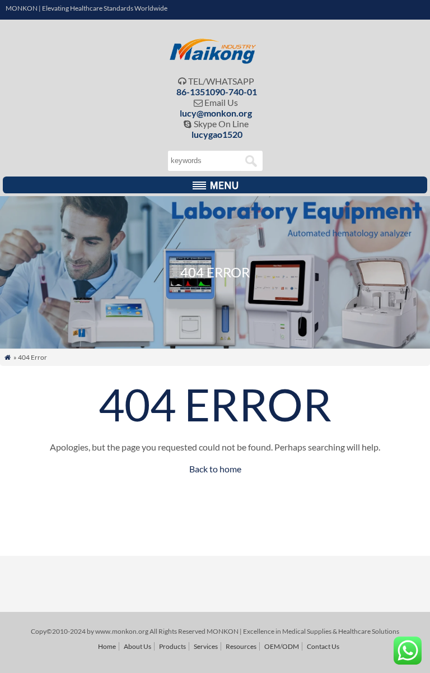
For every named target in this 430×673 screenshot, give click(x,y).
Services (206, 646)
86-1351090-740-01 (216, 91)
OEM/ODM (281, 646)
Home (107, 646)
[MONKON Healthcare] (215, 60)
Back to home (215, 468)
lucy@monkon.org (216, 113)
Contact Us (323, 646)
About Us (137, 646)
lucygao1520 (216, 134)
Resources (241, 646)
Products (172, 646)
